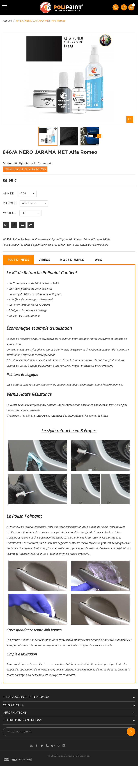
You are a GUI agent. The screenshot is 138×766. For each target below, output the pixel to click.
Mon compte (13, 705)
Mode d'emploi (73, 260)
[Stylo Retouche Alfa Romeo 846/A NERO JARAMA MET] (48, 136)
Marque (10, 203)
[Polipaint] (62, 7)
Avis (98, 260)
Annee (9, 193)
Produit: (8, 163)
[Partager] (30, 225)
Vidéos (44, 260)
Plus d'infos (18, 260)
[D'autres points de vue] (38, 136)
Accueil (7, 21)
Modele (10, 213)
